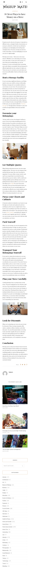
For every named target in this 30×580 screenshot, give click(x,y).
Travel (4, 563)
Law (3, 534)
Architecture (5, 479)
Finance (4, 506)
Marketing (5, 542)
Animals (4, 477)
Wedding (4, 566)
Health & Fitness (6, 519)
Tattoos (4, 558)
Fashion (4, 500)
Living (3, 540)
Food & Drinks (6, 508)
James (11, 372)
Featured (4, 503)
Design (4, 492)
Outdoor (4, 545)
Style (3, 555)
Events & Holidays (6, 498)
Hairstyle (4, 513)
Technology (5, 561)
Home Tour (5, 529)
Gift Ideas (4, 511)
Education (4, 495)
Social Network (6, 553)
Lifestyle (15, 10)
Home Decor (5, 524)
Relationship (5, 550)
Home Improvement (7, 526)
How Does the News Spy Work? (10, 406)
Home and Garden (6, 521)
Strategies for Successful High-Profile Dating (14, 430)
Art (3, 482)
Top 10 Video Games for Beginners (11, 449)
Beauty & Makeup (6, 485)
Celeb (3, 490)
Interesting (5, 532)
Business (4, 487)
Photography (5, 547)
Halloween (5, 516)
